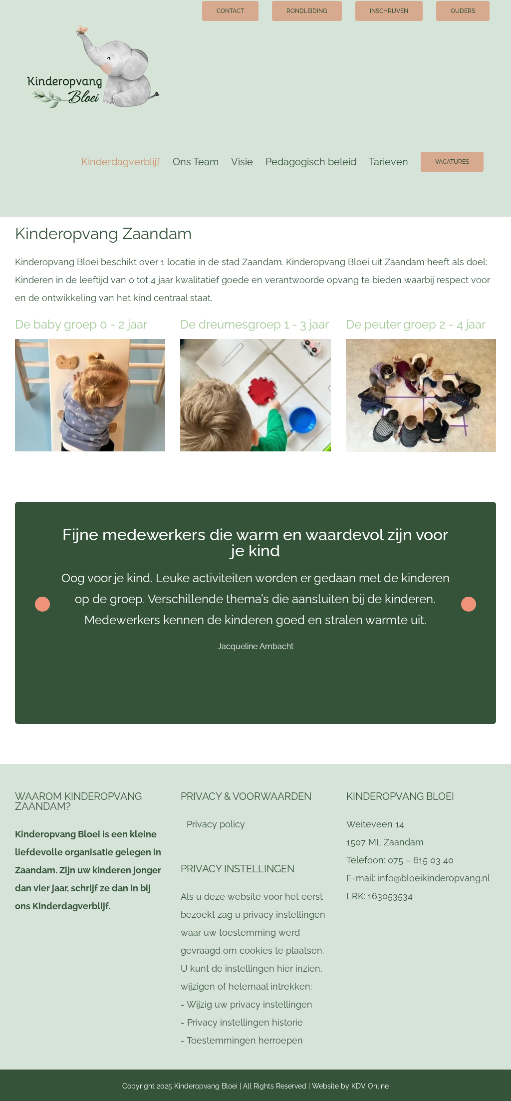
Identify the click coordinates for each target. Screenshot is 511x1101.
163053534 (390, 896)
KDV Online (370, 1086)
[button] (468, 604)
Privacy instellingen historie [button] (245, 1022)
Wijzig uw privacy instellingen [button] (249, 1004)
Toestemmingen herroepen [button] (245, 1040)
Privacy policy (216, 824)
